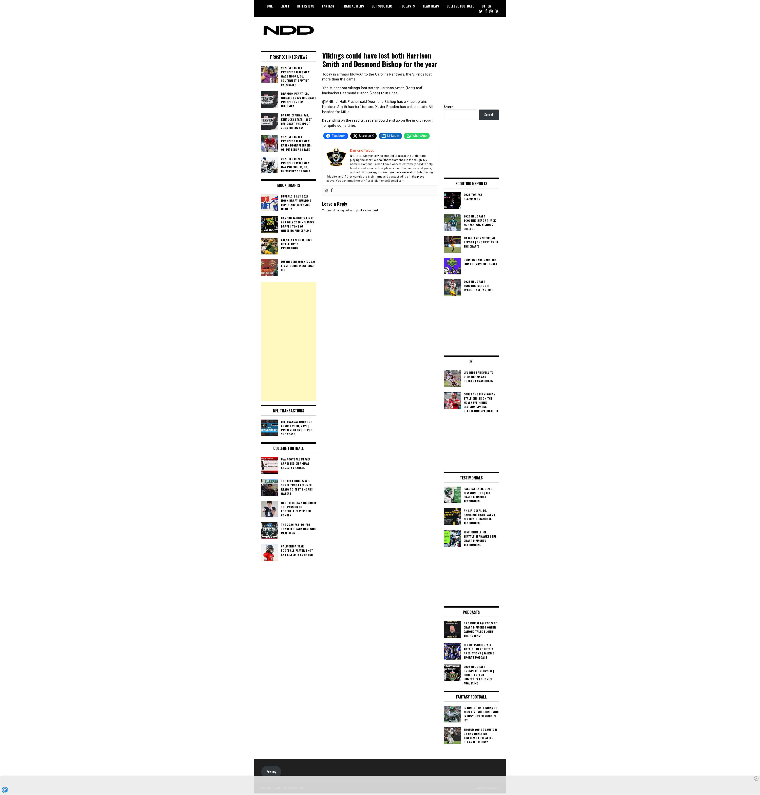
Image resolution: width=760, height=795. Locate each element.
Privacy (271, 771)
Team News (431, 6)
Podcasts (407, 6)
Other (486, 6)
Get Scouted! (382, 6)
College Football (460, 6)
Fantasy (328, 6)
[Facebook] (331, 190)
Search (448, 106)
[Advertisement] (288, 341)
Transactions (353, 6)
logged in (346, 210)
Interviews (306, 6)
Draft (285, 6)
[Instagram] (326, 190)
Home (269, 6)
